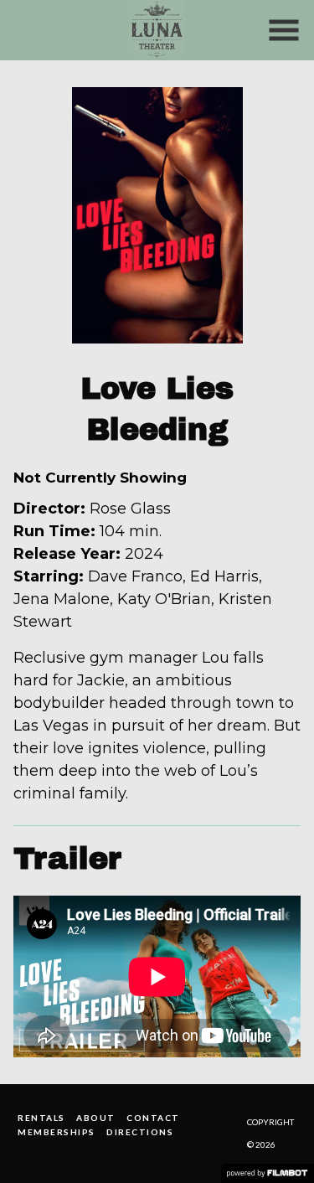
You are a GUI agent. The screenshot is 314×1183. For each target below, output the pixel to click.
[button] (283, 30)
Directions (139, 1132)
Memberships (56, 1132)
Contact (153, 1118)
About (96, 1118)
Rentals (41, 1118)
